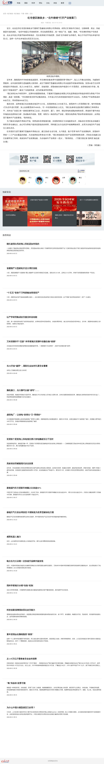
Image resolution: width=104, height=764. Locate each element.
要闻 (26, 13)
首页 (4, 13)
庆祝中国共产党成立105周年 (39, 200)
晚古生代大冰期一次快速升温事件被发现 (25, 561)
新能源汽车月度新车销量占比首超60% (24, 488)
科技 (55, 3)
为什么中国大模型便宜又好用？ (21, 707)
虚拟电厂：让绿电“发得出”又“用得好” (24, 415)
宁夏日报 (48, 22)
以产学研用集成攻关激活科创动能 (22, 317)
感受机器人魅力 (14, 537)
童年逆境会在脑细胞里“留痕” (20, 634)
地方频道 (10, 13)
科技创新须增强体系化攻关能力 (21, 610)
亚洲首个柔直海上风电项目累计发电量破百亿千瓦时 (30, 439)
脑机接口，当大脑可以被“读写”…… (23, 390)
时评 (33, 3)
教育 (62, 3)
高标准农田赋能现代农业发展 (20, 463)
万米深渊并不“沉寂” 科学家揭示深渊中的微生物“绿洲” (31, 341)
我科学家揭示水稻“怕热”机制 (20, 585)
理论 (40, 3)
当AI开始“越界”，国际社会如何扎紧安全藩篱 (27, 366)
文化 (48, 3)
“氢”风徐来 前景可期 (16, 683)
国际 (26, 3)
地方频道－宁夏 (19, 13)
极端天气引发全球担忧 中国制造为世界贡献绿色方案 (30, 512)
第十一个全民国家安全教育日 (89, 200)
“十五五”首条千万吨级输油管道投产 (23, 293)
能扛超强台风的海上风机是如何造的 (23, 244)
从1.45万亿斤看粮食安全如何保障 (22, 659)
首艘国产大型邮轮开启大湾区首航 (22, 268)
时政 (18, 3)
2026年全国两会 (11, 215)
